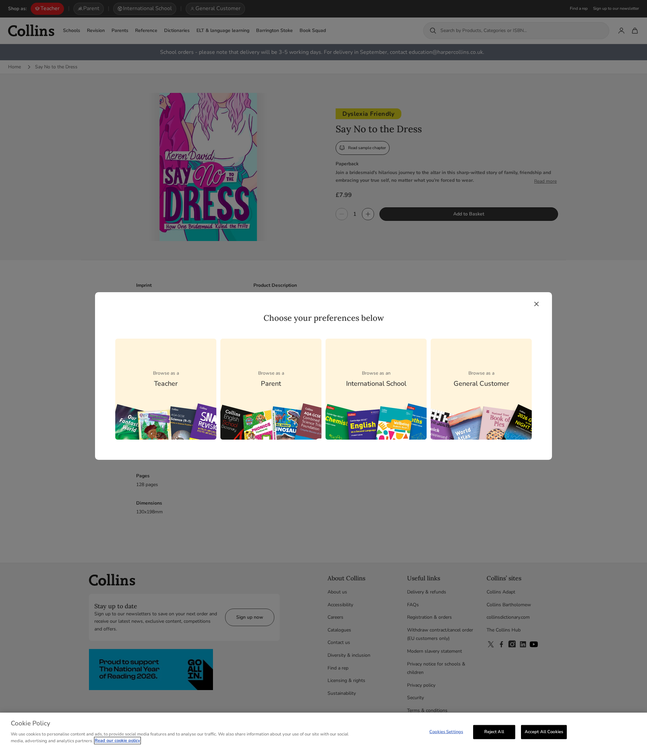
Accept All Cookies (544, 731)
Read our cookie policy (117, 741)
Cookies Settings (446, 731)
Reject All (494, 731)
